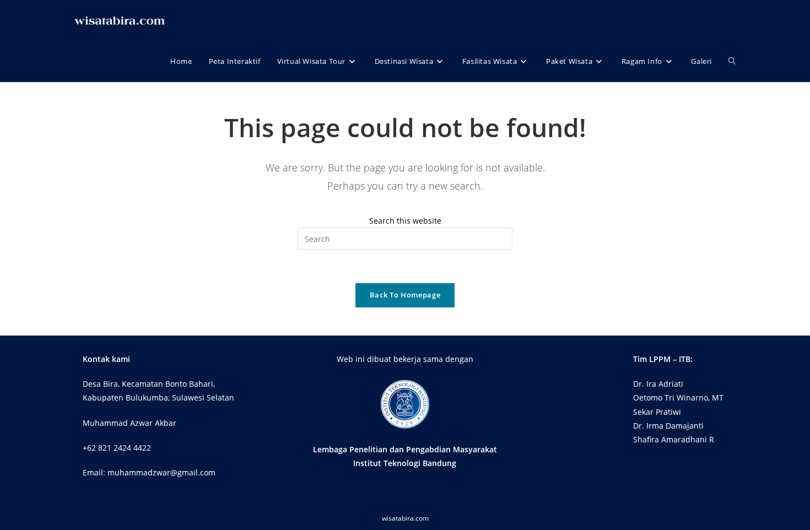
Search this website (405, 220)
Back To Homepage (405, 295)
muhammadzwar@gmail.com (161, 472)
